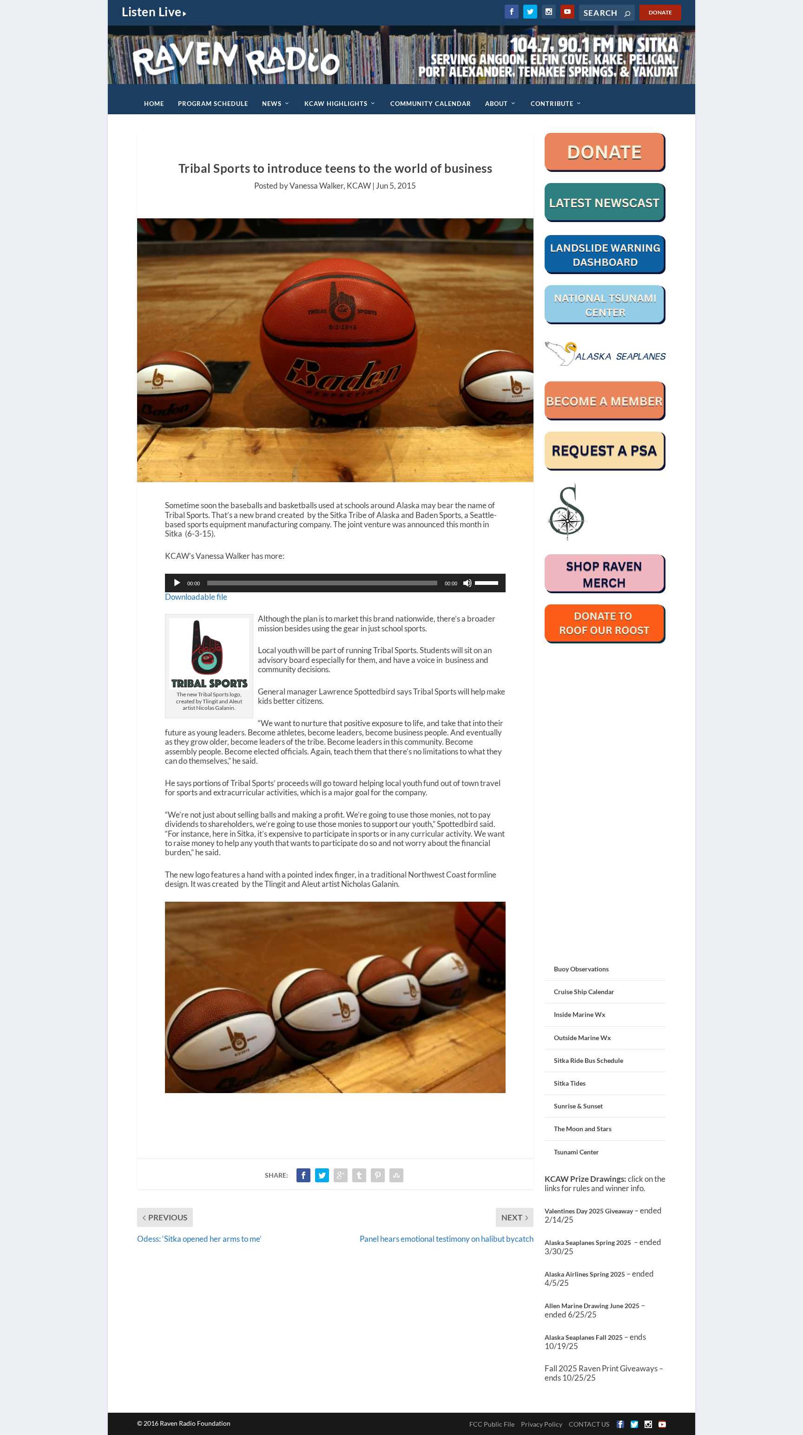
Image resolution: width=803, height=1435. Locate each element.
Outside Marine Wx (582, 1038)
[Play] (177, 583)
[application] (335, 583)
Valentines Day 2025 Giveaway (589, 1211)
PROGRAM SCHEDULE (213, 103)
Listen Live (152, 11)
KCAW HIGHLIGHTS (336, 103)
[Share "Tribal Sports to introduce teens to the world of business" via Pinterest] (378, 1175)
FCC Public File (491, 1424)
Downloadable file (196, 597)
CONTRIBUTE (552, 103)
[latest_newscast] (605, 219)
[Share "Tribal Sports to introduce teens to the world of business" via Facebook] (303, 1175)
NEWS (272, 103)
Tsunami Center (576, 1152)
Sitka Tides (570, 1083)
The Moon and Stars (583, 1129)
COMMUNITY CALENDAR (430, 103)
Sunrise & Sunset (578, 1106)
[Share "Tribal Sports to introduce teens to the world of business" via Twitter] (322, 1175)
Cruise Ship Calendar (584, 992)
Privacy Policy (541, 1424)
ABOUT (496, 103)
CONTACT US (589, 1424)
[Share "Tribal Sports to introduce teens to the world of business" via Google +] (340, 1175)
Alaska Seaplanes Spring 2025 (588, 1242)
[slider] (488, 582)
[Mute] (467, 583)
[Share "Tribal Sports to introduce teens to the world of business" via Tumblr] (359, 1175)
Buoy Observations (581, 969)
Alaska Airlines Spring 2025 (585, 1274)
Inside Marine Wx (580, 1014)
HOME (154, 103)
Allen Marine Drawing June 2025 (592, 1306)
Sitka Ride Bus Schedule (588, 1060)
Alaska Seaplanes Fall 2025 (584, 1337)
